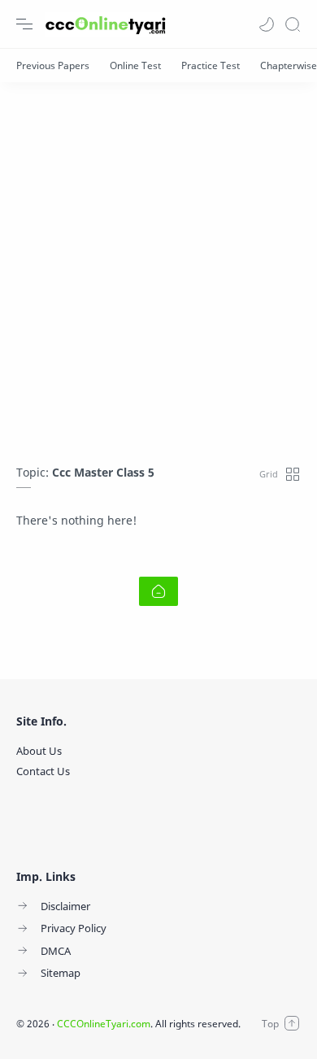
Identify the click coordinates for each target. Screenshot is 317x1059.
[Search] (292, 24)
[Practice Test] (210, 65)
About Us (39, 750)
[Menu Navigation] (24, 24)
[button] (266, 24)
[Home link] (158, 591)
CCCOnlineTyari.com (103, 1024)
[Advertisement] (158, 265)
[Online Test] (135, 65)
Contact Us (43, 771)
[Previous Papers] (52, 65)
